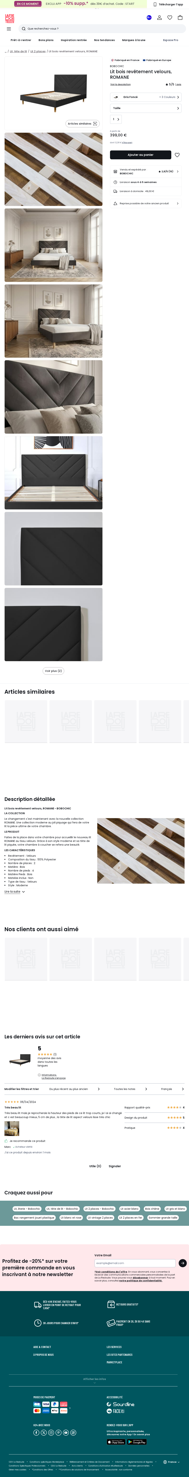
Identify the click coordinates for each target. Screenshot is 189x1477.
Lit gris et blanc (175, 1209)
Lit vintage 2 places (100, 1218)
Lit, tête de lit (18, 51)
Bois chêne (152, 1209)
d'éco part (127, 142)
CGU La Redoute (58, 1465)
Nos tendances (104, 40)
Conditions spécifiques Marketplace (47, 1462)
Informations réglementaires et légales (134, 1462)
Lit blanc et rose (71, 1218)
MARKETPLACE (114, 1362)
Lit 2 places (38, 51)
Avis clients (77, 1465)
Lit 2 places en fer (130, 1218)
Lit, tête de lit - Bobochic (62, 1209)
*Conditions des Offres (42, 1469)
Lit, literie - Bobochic (27, 1209)
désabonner (140, 1277)
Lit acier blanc (130, 1209)
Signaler (115, 1166)
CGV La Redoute (16, 1462)
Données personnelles (139, 1465)
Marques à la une (133, 40)
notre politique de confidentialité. (140, 1280)
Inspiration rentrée (74, 40)
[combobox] (74, 1089)
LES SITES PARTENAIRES (119, 1354)
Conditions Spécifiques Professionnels (27, 1465)
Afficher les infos (94, 1379)
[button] (180, 17)
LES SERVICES (114, 1347)
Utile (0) (95, 1166)
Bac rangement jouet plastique (34, 1218)
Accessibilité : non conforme (118, 1469)
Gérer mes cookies (17, 1469)
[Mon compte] (159, 17)
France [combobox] (172, 1462)
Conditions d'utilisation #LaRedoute (105, 1465)
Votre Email (102, 1255)
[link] (146, 171)
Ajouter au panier (140, 155)
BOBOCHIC (117, 66)
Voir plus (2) (53, 671)
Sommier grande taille (163, 1218)
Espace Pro (170, 40)
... (5, 51)
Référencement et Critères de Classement (90, 1462)
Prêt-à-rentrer (21, 40)
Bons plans (46, 40)
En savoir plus (142, 1434)
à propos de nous (43, 1354)
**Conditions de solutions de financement (79, 1469)
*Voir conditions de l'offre (110, 1271)
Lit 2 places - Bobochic (99, 1209)
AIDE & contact (42, 1347)
